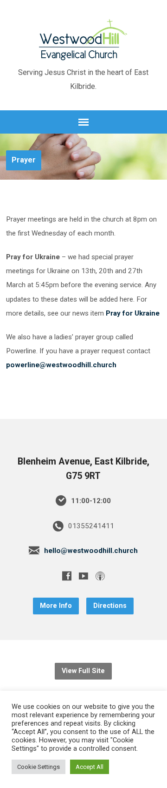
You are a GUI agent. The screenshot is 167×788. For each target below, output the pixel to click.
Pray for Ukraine (133, 313)
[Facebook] (66, 575)
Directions (110, 606)
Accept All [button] (89, 766)
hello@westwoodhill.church (91, 550)
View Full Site (83, 671)
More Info (56, 606)
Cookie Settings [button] (38, 766)
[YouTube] (83, 575)
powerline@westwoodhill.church (61, 365)
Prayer (24, 159)
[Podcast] (100, 575)
